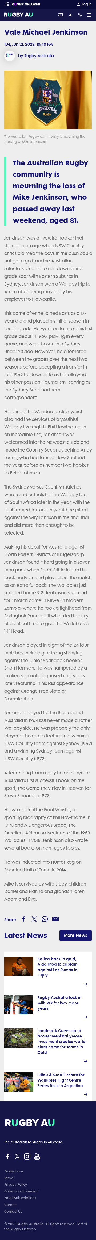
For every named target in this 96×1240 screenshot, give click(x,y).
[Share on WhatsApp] (45, 919)
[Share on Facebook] (23, 919)
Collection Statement (21, 1191)
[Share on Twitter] (34, 919)
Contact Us (13, 1211)
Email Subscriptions (20, 1198)
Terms (8, 1178)
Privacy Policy (15, 1185)
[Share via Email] (55, 919)
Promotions (13, 1171)
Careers (10, 1205)
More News (75, 935)
